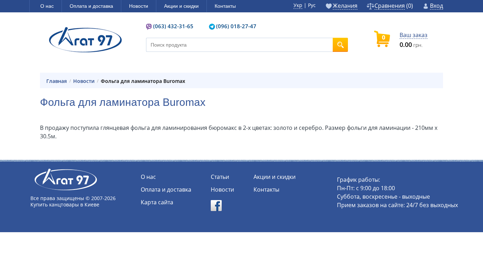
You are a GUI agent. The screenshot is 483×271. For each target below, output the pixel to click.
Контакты (266, 189)
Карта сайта (157, 202)
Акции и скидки (275, 177)
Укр (297, 5)
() (393, 6)
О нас (148, 177)
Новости (83, 81)
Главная (56, 81)
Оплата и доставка (166, 189)
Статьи (220, 177)
